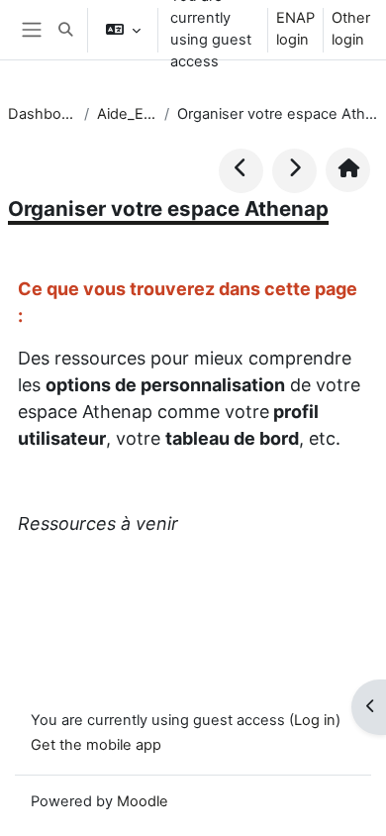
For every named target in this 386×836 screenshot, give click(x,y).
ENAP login (295, 29)
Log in (315, 720)
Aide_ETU (126, 114)
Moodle (142, 801)
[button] (65, 29)
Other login (351, 29)
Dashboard (42, 114)
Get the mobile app (96, 745)
